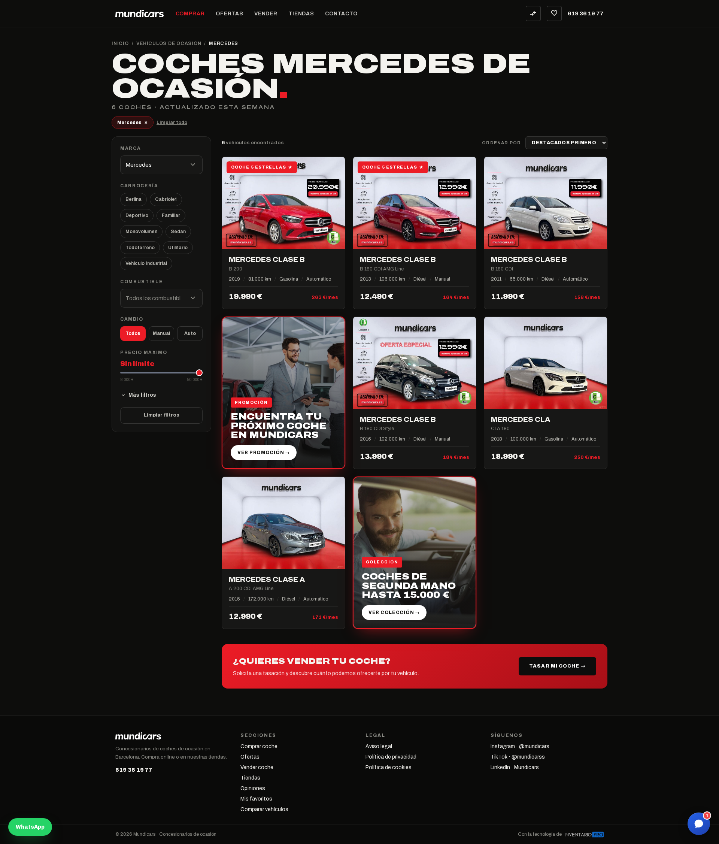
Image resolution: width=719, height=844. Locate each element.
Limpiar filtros (161, 415)
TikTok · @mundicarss (518, 757)
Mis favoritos (256, 799)
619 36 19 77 (586, 13)
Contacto (341, 13)
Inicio (120, 43)
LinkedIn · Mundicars (515, 767)
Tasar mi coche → (557, 666)
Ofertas (229, 13)
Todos (132, 333)
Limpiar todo (172, 122)
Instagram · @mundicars (520, 746)
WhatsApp (30, 827)
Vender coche (256, 767)
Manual (161, 333)
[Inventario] (584, 835)
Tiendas (301, 13)
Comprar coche (258, 746)
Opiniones (252, 788)
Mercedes (132, 122)
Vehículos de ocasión (168, 43)
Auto (190, 333)
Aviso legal (378, 746)
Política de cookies (388, 767)
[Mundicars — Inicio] (139, 13)
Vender (265, 13)
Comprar (190, 13)
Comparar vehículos (264, 809)
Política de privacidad (390, 757)
